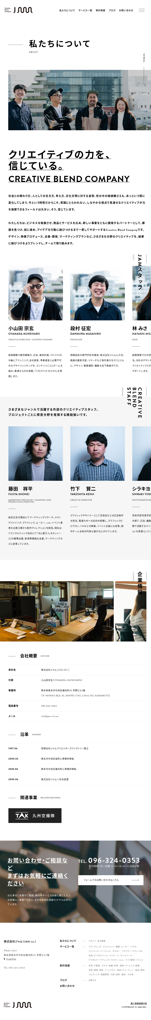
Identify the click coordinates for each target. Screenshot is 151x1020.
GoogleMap (11, 959)
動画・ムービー (122, 946)
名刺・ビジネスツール (98, 955)
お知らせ (92, 980)
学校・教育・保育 (96, 970)
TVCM (133, 946)
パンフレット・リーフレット (100, 951)
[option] (35, 322)
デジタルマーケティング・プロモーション (106, 959)
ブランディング (95, 946)
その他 (130, 974)
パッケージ (114, 955)
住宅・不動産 (94, 965)
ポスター (116, 951)
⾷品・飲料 (140, 970)
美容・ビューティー (125, 970)
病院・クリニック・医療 (129, 965)
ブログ (112, 10)
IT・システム (110, 970)
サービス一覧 (85, 10)
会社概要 (101, 941)
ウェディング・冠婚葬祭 (99, 974)
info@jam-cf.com (50, 716)
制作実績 (100, 10)
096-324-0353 (114, 860)
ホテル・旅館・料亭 (110, 965)
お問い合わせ (126, 10)
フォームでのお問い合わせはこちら (101, 880)
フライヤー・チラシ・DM (132, 951)
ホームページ (126, 955)
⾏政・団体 (115, 974)
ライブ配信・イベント (134, 959)
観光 (124, 974)
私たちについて (67, 10)
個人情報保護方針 (139, 1004)
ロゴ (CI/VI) (108, 946)
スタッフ (92, 941)
